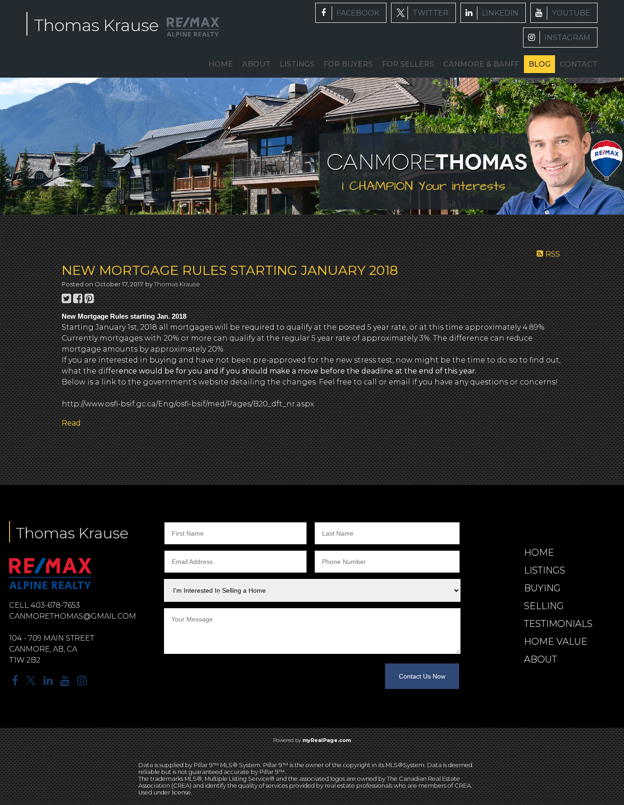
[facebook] (350, 13)
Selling (544, 605)
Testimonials (558, 623)
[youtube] (564, 13)
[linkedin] (493, 13)
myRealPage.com (326, 740)
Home (220, 64)
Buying (542, 588)
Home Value (555, 641)
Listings (544, 570)
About (256, 64)
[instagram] (560, 37)
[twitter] (423, 13)
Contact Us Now (422, 676)
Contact (579, 64)
